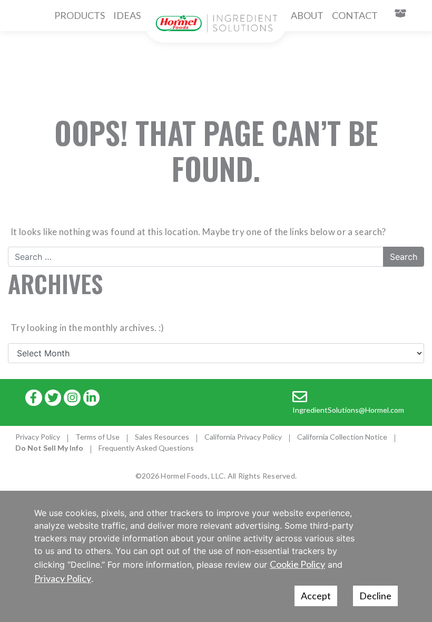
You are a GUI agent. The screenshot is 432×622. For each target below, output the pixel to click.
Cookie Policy (297, 564)
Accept (316, 595)
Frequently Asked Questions (146, 447)
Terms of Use (97, 436)
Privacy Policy (37, 436)
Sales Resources (162, 436)
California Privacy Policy (243, 436)
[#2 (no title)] (215, 23)
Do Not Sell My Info (49, 447)
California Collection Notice (342, 436)
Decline (375, 595)
